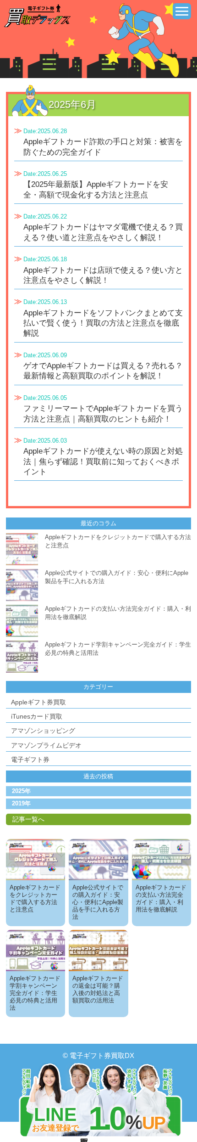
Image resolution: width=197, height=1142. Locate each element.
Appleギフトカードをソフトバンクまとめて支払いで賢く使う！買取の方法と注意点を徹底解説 (103, 323)
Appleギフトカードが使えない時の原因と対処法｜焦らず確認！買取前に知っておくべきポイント (103, 461)
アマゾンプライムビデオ (46, 745)
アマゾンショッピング (43, 730)
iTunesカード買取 (36, 716)
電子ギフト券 (30, 759)
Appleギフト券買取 (38, 702)
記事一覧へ (28, 819)
